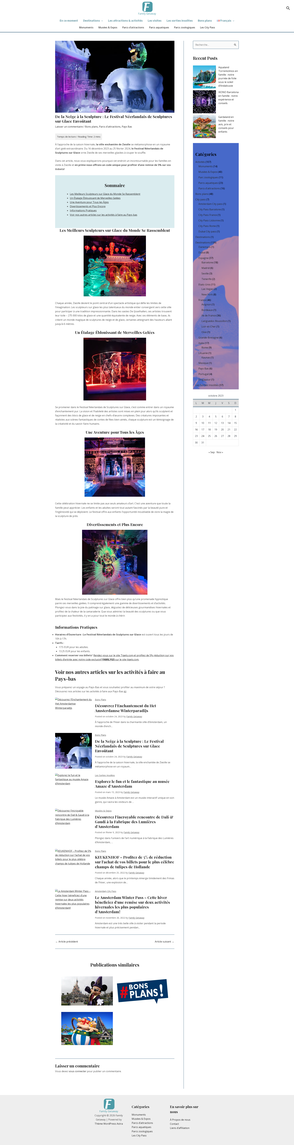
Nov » (220, 452)
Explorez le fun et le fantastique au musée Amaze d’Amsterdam (132, 784)
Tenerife (206, 279)
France (202, 300)
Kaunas (206, 357)
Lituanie (203, 353)
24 (202, 436)
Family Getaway (134, 716)
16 (196, 429)
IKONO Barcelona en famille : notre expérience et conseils (228, 97)
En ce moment (69, 20)
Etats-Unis (204, 284)
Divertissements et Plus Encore (88, 206)
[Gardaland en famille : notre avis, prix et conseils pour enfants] (204, 126)
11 (209, 423)
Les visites (154, 20)
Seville (205, 273)
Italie (201, 343)
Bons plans (205, 20)
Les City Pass (207, 27)
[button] (288, 8)
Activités (200, 162)
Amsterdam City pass (105, 891)
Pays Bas (127, 126)
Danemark (204, 247)
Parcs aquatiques (159, 27)
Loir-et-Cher (209, 326)
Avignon (206, 304)
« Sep (212, 452)
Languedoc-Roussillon (214, 321)
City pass (200, 199)
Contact (174, 1124)
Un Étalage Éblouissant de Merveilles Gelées (95, 198)
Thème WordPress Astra (109, 1123)
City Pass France (207, 215)
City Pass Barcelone (209, 209)
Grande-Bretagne (208, 337)
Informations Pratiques (83, 210)
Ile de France (209, 315)
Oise (204, 332)
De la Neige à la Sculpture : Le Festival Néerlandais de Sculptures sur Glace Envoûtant (129, 746)
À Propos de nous (180, 1119)
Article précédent (66, 941)
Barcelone (207, 262)
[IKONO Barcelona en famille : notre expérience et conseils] (204, 101)
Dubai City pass (207, 231)
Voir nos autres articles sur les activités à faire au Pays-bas (103, 214)
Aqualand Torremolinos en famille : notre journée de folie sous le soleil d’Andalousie (228, 76)
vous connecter (77, 1071)
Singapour (204, 379)
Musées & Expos (107, 27)
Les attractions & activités (125, 20)
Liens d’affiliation (179, 1128)
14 (229, 423)
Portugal (203, 374)
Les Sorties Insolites (105, 775)
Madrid (206, 268)
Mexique (203, 363)
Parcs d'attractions (110, 126)
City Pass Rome (207, 226)
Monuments (86, 27)
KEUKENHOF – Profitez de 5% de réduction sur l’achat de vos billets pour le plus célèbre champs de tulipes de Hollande (134, 861)
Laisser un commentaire (69, 126)
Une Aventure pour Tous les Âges (89, 202)
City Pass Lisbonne (209, 220)
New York (207, 294)
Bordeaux (207, 310)
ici (125, 691)
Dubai (201, 252)
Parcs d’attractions (133, 27)
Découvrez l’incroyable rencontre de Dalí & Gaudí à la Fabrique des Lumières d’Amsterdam (134, 821)
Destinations (91, 20)
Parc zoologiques (208, 177)
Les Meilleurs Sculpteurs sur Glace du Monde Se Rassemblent (105, 194)
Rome (205, 347)
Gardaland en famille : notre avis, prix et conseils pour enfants (226, 124)
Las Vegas (207, 289)
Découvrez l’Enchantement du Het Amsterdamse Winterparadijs (125, 708)
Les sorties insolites (180, 20)
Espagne (203, 258)
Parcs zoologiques (184, 27)
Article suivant (164, 941)
